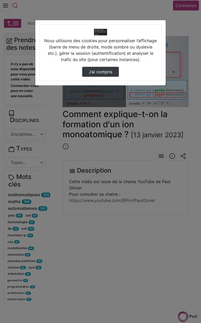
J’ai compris (100, 71)
